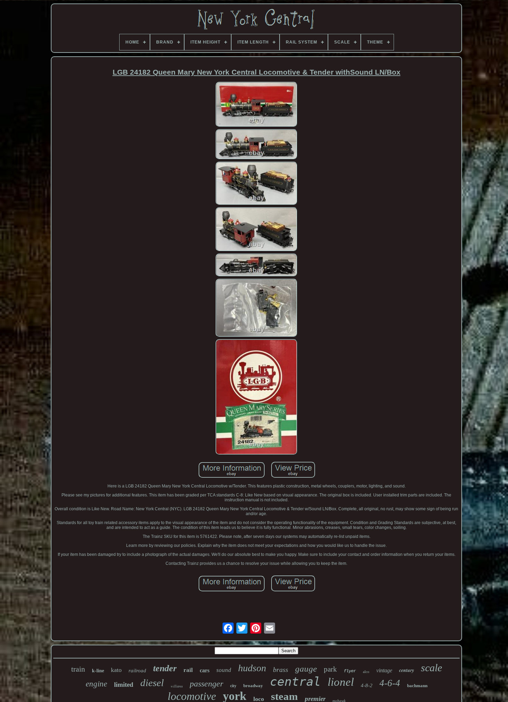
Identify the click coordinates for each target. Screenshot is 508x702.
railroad (137, 670)
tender (165, 668)
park (330, 669)
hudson (252, 668)
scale (431, 667)
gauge (306, 668)
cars (204, 670)
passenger (206, 683)
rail (188, 670)
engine (96, 684)
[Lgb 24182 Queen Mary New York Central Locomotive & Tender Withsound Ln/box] (256, 105)
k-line (98, 670)
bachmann (417, 685)
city (233, 685)
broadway (253, 685)
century (406, 670)
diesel (152, 682)
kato (116, 669)
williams (177, 686)
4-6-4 (389, 683)
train (78, 669)
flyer (350, 671)
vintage (384, 670)
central (295, 682)
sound (223, 670)
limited (123, 684)
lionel (341, 682)
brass (280, 669)
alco (366, 672)
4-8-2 (367, 685)
